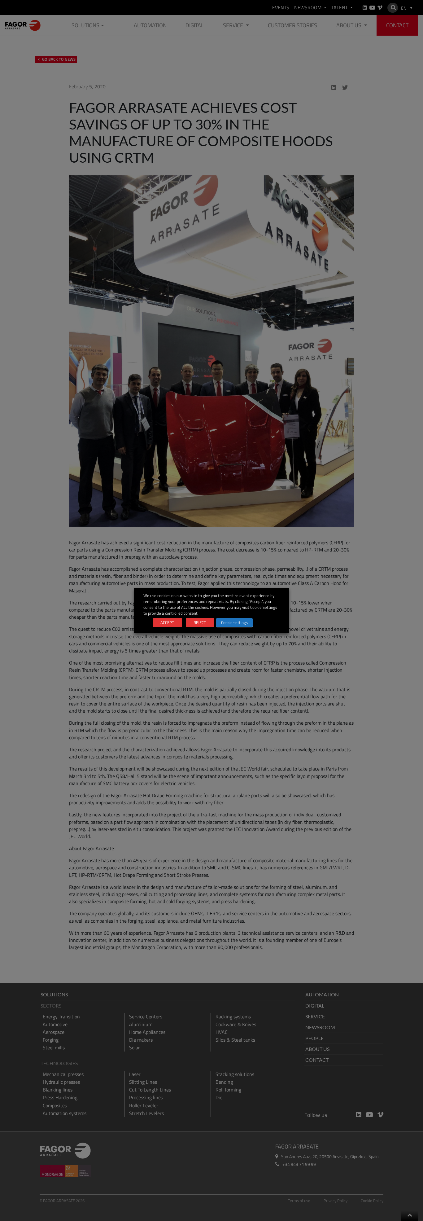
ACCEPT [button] (167, 622)
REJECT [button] (200, 622)
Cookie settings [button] (234, 622)
